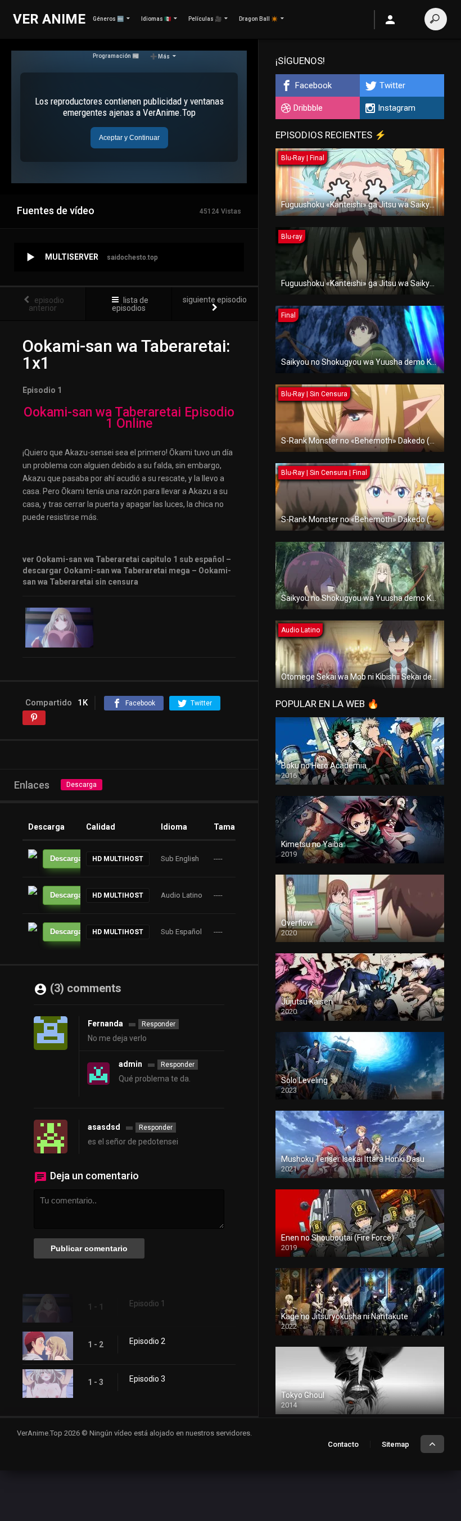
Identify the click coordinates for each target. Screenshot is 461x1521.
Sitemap (395, 1444)
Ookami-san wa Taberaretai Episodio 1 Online (129, 418)
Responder (158, 1024)
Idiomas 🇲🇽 (156, 19)
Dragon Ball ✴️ (258, 19)
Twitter (392, 85)
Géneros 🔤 (108, 19)
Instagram (396, 108)
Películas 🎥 (205, 19)
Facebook (313, 85)
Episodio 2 (147, 1341)
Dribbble (308, 108)
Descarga (81, 785)
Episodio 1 (147, 1303)
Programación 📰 (116, 56)
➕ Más (160, 56)
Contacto (343, 1444)
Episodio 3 (147, 1378)
